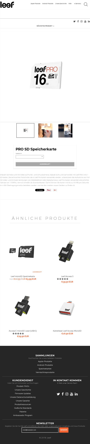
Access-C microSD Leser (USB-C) (23, 331)
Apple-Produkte (35, 3)
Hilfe (70, 3)
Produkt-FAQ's (23, 386)
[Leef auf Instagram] (81, 21)
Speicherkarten (45, 369)
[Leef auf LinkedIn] (89, 21)
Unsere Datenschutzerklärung (23, 397)
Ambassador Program (22, 415)
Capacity (19, 153)
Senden (63, 430)
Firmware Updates (23, 393)
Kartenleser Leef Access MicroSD (67, 331)
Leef (49, 438)
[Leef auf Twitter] (74, 21)
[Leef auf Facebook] (78, 21)
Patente (22, 412)
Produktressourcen (23, 404)
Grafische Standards (23, 408)
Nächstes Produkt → (45, 26)
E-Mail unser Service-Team (67, 383)
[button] (18, 333)
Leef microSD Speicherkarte (23, 276)
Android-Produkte (47, 3)
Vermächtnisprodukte (45, 372)
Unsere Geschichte (61, 3)
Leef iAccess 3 (67, 276)
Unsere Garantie (23, 401)
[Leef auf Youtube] (85, 21)
